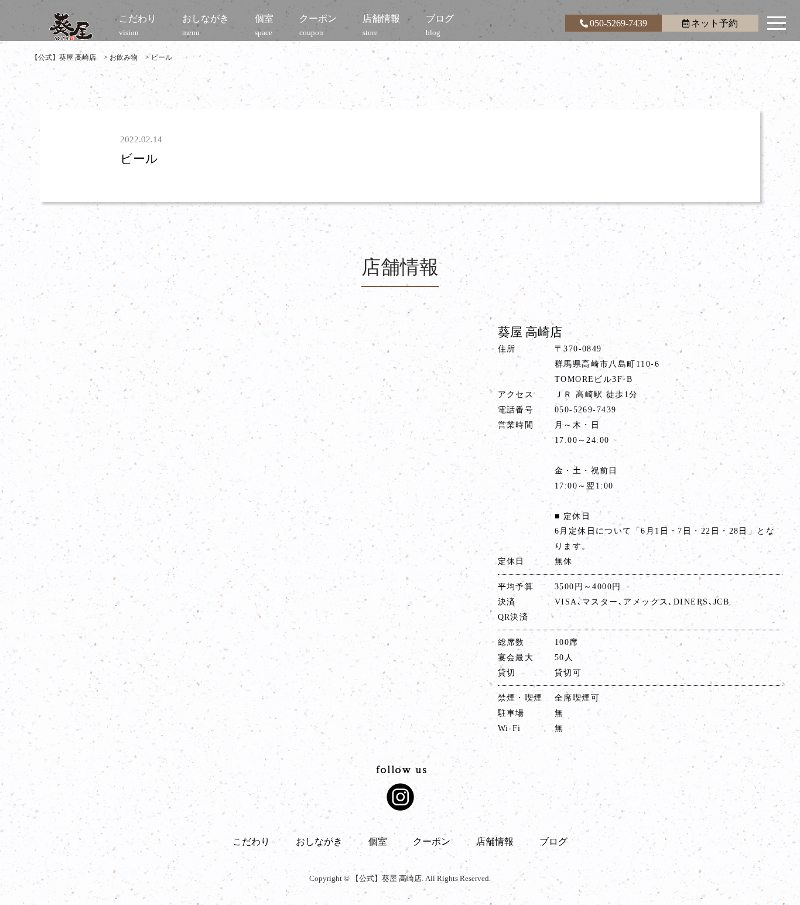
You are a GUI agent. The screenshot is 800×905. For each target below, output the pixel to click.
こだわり (251, 841)
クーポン (431, 841)
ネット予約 (714, 23)
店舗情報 (495, 841)
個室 (377, 841)
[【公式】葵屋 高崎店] (71, 26)
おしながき (319, 841)
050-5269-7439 (618, 23)
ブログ (553, 841)
